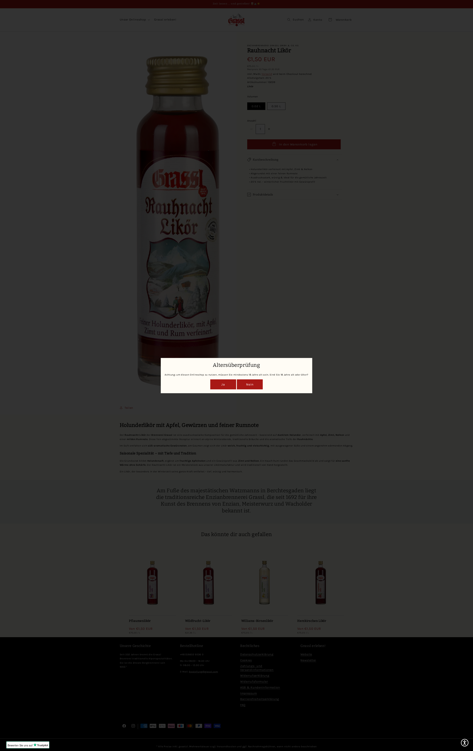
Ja (223, 384)
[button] (464, 742)
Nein (250, 384)
